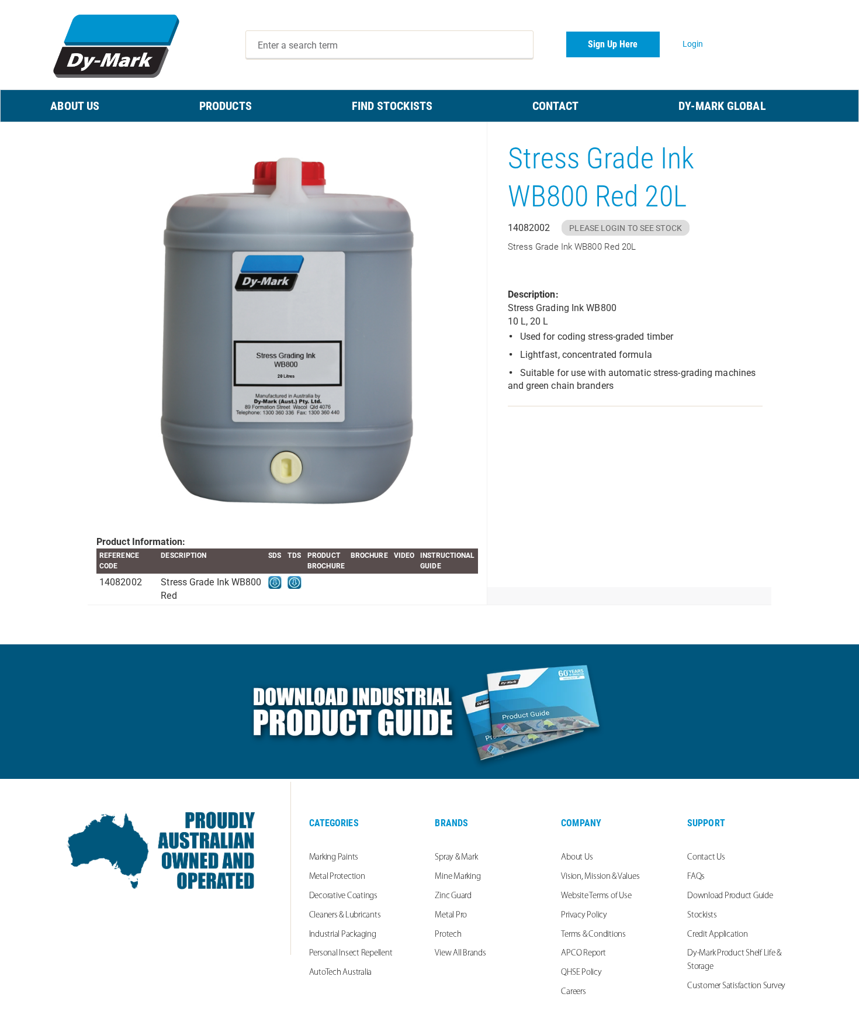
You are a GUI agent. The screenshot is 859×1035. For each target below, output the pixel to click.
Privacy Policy (584, 915)
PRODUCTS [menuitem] (225, 106)
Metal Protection (337, 876)
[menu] (429, 105)
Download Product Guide (730, 896)
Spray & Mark (456, 857)
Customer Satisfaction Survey (736, 986)
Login (693, 44)
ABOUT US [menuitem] (74, 106)
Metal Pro (451, 915)
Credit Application (717, 934)
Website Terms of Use (596, 896)
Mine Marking (457, 876)
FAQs (696, 876)
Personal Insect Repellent (351, 953)
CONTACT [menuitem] (555, 106)
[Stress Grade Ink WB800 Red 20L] (287, 329)
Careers (573, 992)
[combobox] (389, 45)
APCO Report (583, 953)
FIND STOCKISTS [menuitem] (392, 106)
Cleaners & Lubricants (345, 915)
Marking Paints (334, 857)
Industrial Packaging (342, 934)
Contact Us (706, 857)
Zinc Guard (453, 896)
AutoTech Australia (340, 972)
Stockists (702, 915)
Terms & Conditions (593, 934)
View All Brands (460, 953)
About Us (577, 857)
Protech (448, 934)
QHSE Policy (581, 972)
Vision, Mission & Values (600, 876)
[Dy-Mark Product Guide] (429, 711)
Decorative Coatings (343, 896)
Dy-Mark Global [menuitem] (722, 106)
